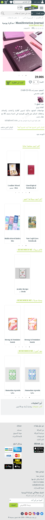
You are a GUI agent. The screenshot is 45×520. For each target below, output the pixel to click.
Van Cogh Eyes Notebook (32, 240)
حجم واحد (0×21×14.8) (29, 90)
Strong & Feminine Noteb (32, 341)
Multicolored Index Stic (12, 240)
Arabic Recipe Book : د (22, 290)
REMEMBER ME (36, 25)
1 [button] (26, 75)
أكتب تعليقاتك (37, 406)
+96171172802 (38, 482)
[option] (22, 51)
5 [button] (15, 192)
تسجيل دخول (37, 2)
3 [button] (19, 75)
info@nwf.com (11, 120)
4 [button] (19, 192)
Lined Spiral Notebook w (31, 187)
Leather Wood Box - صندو (14, 187)
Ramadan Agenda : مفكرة (32, 391)
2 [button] (22, 75)
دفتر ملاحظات (12, 17)
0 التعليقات (27, 28)
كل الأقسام (39, 17)
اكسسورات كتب (28, 17)
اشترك (13, 505)
